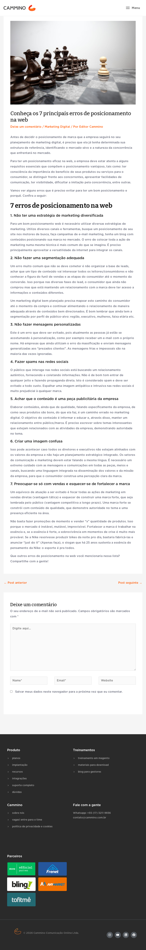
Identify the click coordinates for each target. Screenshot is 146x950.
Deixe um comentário (25, 126)
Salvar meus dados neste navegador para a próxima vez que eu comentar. (68, 691)
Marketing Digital (57, 126)
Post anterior (15, 582)
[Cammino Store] (20, 8)
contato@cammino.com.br (89, 817)
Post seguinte (130, 582)
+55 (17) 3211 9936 (99, 813)
